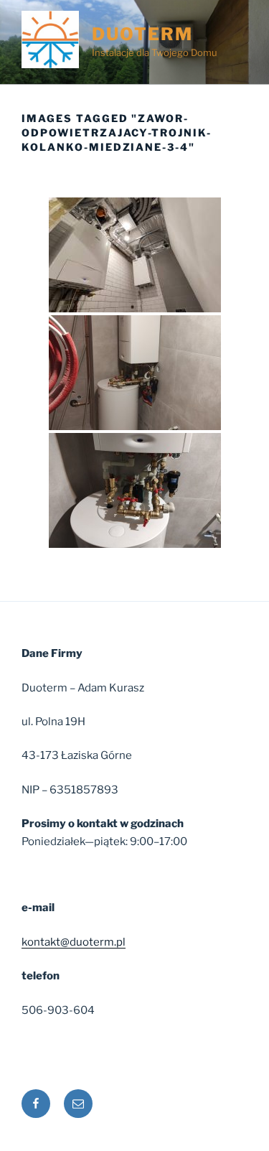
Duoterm (142, 34)
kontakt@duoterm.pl (74, 942)
